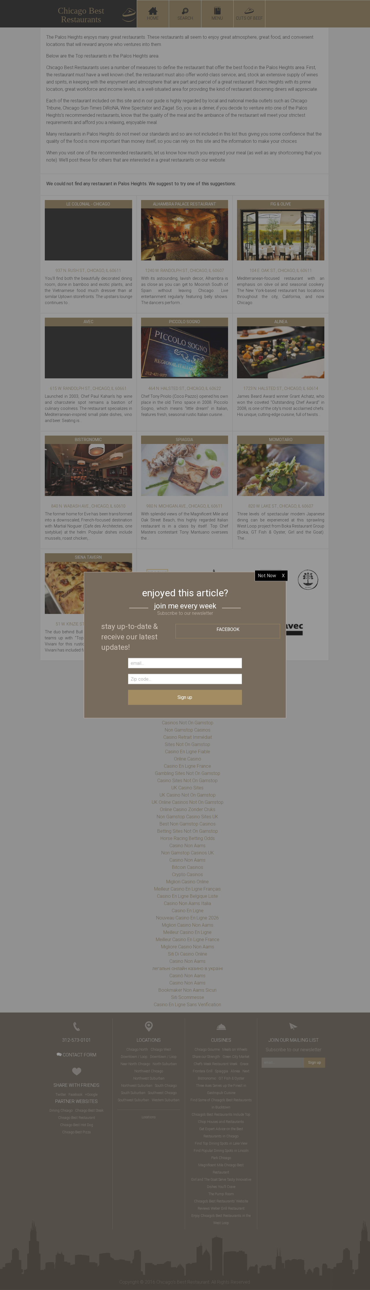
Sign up (184, 697)
